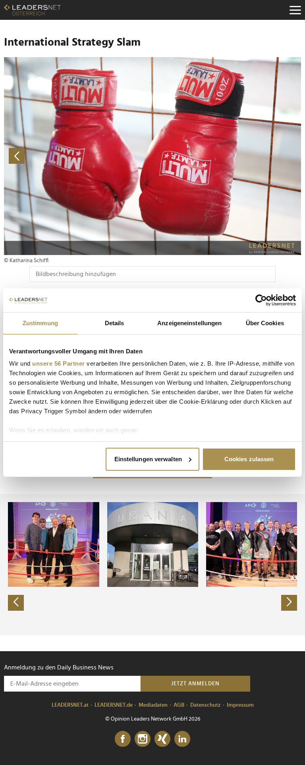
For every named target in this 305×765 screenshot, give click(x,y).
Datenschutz (205, 705)
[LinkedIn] (182, 739)
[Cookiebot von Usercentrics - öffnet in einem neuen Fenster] (261, 300)
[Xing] (162, 739)
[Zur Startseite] (32, 10)
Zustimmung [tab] (40, 323)
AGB (179, 705)
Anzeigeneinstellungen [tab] (189, 323)
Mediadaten (153, 705)
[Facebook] (123, 739)
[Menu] (295, 10)
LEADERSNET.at (70, 705)
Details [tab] (114, 323)
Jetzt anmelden (195, 683)
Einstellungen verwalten (148, 459)
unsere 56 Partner (58, 363)
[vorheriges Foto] (78, 156)
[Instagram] (143, 739)
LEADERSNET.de (114, 705)
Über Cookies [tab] (265, 323)
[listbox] (152, 564)
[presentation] (16, 603)
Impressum (240, 705)
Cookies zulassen (249, 459)
